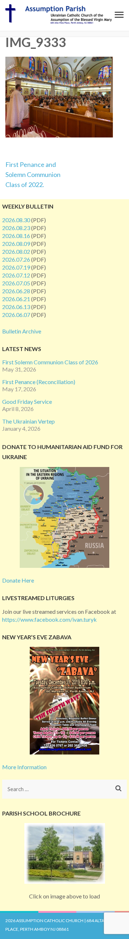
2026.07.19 (16, 267)
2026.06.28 (16, 291)
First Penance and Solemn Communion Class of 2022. (33, 174)
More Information (24, 766)
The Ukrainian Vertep (28, 421)
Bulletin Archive (21, 331)
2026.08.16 (16, 235)
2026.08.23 (16, 227)
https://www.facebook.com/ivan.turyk (49, 619)
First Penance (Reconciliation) (38, 381)
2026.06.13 (16, 306)
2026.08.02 (16, 251)
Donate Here (18, 580)
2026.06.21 (16, 298)
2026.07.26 (16, 259)
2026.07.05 (16, 283)
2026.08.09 (16, 243)
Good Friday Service (27, 401)
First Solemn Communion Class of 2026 (50, 362)
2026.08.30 (16, 219)
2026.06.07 (16, 314)
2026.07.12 (16, 275)
